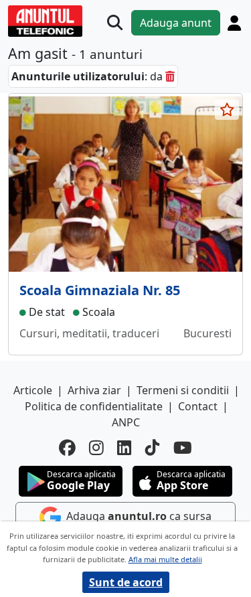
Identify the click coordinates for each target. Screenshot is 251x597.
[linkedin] (124, 448)
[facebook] (67, 448)
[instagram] (96, 448)
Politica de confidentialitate (94, 406)
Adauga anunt (176, 22)
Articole (32, 390)
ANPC (126, 422)
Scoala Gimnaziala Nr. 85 (99, 290)
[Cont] (234, 22)
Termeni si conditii (183, 390)
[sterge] (170, 76)
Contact (198, 406)
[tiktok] (152, 448)
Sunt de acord (126, 582)
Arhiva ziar (94, 390)
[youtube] (182, 448)
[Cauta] (114, 22)
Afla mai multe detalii (165, 559)
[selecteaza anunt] (227, 110)
